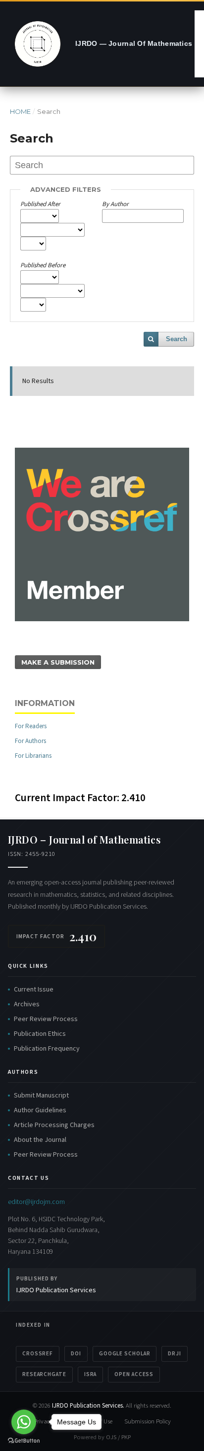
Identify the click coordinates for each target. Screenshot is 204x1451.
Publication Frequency (47, 1049)
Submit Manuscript (41, 1095)
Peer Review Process (46, 1019)
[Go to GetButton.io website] (24, 1441)
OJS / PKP (118, 1437)
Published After (40, 204)
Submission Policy (147, 1421)
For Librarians (33, 755)
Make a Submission (58, 662)
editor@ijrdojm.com (36, 1201)
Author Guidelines (40, 1110)
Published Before (42, 265)
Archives (27, 1004)
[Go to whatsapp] (23, 1422)
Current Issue (33, 989)
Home (20, 111)
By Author (115, 204)
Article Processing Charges (54, 1125)
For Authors (30, 741)
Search (176, 339)
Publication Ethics (40, 1034)
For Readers (31, 726)
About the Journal (40, 1140)
